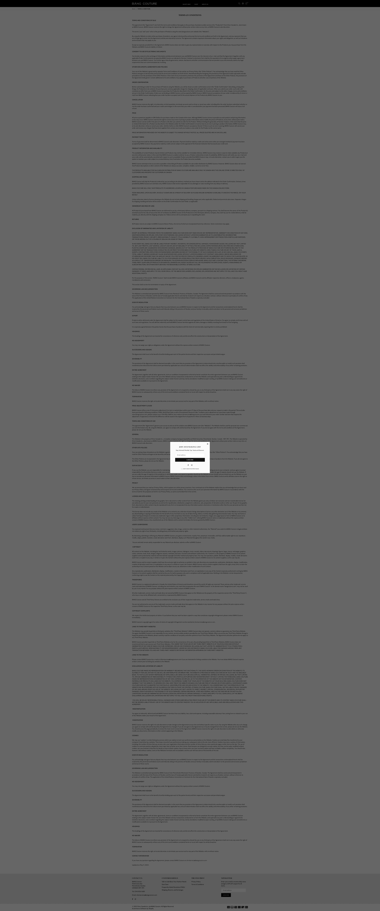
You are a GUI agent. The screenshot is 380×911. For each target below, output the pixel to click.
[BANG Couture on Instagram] (191, 465)
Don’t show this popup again (191, 469)
